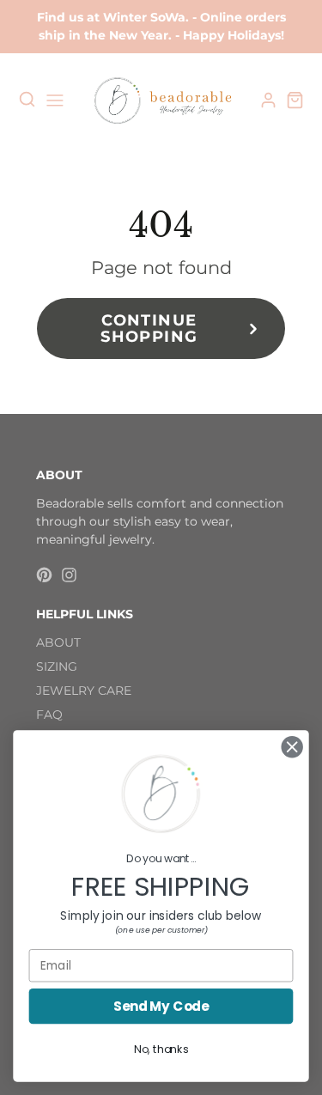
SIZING (56, 666)
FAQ (49, 714)
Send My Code (161, 1006)
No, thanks (161, 1049)
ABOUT (58, 642)
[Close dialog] (292, 746)
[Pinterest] (44, 575)
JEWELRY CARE (83, 690)
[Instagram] (69, 575)
